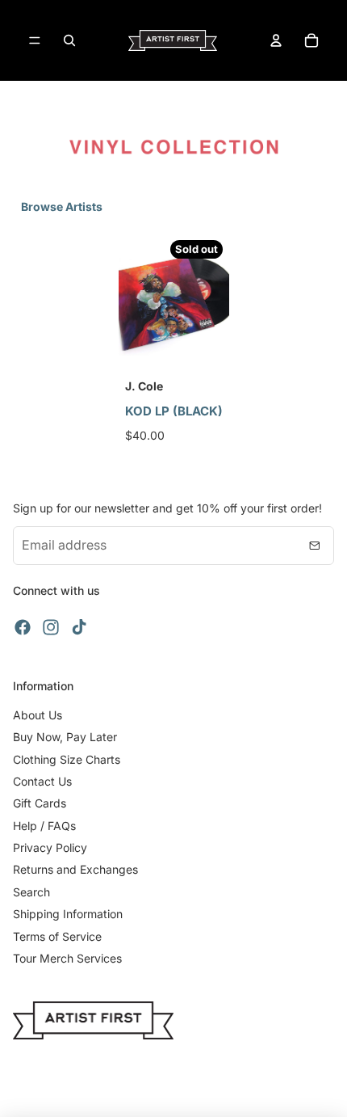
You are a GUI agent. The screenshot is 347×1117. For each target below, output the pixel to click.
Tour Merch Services (67, 958)
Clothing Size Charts (66, 759)
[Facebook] (22, 627)
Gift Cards (39, 803)
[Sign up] (315, 545)
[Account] (276, 40)
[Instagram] (51, 627)
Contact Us (42, 781)
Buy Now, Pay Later (65, 737)
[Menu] (34, 40)
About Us (37, 715)
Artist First (192, 1093)
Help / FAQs (44, 825)
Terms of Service (57, 936)
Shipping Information (68, 914)
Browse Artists (61, 206)
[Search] (69, 40)
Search (31, 892)
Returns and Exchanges (75, 869)
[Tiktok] (79, 627)
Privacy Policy (50, 847)
